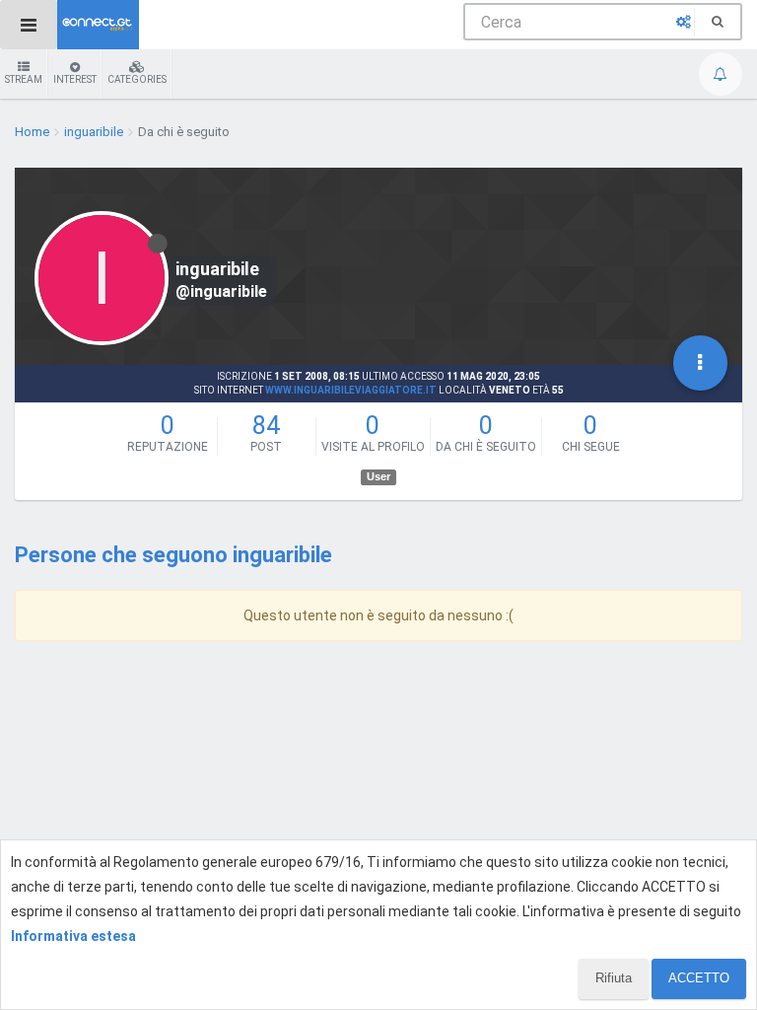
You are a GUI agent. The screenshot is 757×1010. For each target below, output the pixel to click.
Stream (23, 79)
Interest (75, 79)
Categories (137, 79)
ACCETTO (698, 978)
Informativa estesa (73, 936)
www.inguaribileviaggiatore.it (351, 390)
